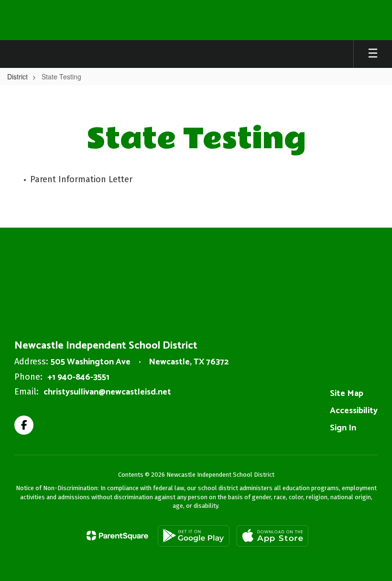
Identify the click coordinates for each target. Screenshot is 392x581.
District (17, 76)
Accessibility (354, 411)
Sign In (343, 428)
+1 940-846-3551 (78, 377)
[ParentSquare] (117, 535)
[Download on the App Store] (272, 536)
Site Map (346, 393)
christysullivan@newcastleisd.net (107, 392)
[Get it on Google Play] (193, 536)
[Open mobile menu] (373, 54)
